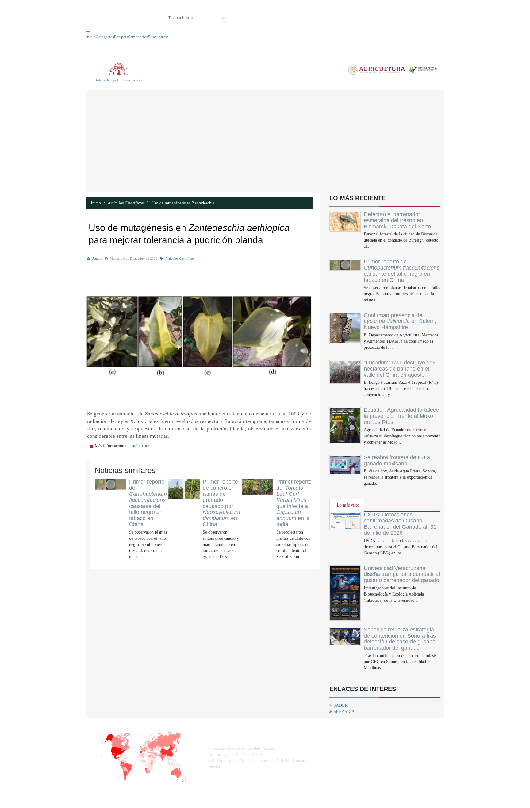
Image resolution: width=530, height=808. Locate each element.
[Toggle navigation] (88, 32)
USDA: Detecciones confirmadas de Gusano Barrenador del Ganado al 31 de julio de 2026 (400, 523)
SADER (340, 705)
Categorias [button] (105, 37)
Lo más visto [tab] (348, 505)
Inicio (238, 17)
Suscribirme (158, 37)
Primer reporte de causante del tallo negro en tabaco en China (148, 503)
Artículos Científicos (126, 203)
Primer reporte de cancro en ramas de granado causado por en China (221, 503)
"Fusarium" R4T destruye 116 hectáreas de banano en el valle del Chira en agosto (400, 368)
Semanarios (138, 37)
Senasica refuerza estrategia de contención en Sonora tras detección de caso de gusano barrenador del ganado (400, 639)
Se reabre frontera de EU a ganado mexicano (397, 460)
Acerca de (263, 17)
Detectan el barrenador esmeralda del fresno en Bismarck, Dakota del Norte (397, 220)
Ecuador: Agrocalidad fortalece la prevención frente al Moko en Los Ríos (401, 416)
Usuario (96, 258)
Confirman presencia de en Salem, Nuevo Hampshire (400, 321)
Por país (121, 37)
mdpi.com (140, 446)
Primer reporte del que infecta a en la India (294, 503)
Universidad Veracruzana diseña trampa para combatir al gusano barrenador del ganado (402, 574)
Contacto (292, 17)
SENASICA (344, 711)
